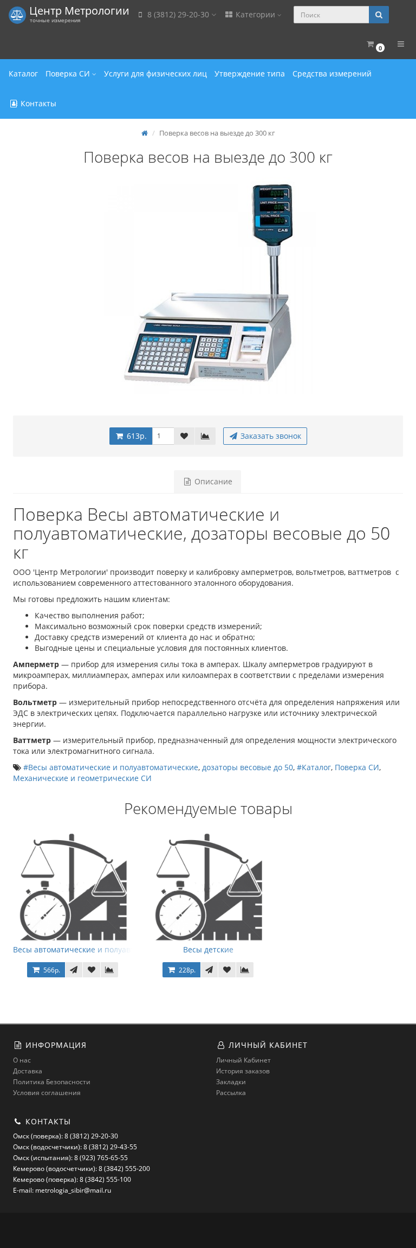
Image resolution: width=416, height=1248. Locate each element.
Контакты (37, 103)
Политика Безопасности (51, 1081)
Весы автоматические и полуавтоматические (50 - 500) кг (120, 949)
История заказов (243, 1071)
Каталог (23, 73)
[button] (375, 44)
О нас (22, 1060)
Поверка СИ (69, 73)
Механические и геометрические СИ (82, 778)
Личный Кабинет (243, 1060)
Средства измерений (332, 73)
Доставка (27, 1071)
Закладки (231, 1081)
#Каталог (314, 767)
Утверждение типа (249, 73)
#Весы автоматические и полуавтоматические (110, 767)
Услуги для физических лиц (155, 73)
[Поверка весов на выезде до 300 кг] (208, 285)
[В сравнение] (205, 436)
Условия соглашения (47, 1092)
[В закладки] (184, 436)
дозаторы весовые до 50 (247, 767)
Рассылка (231, 1092)
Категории (255, 14)
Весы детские (208, 949)
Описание (212, 481)
